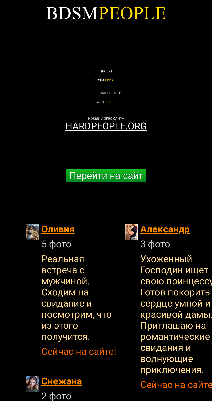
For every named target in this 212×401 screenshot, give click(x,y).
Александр (165, 229)
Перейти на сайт (106, 175)
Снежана (61, 381)
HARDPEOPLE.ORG (106, 126)
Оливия (58, 229)
